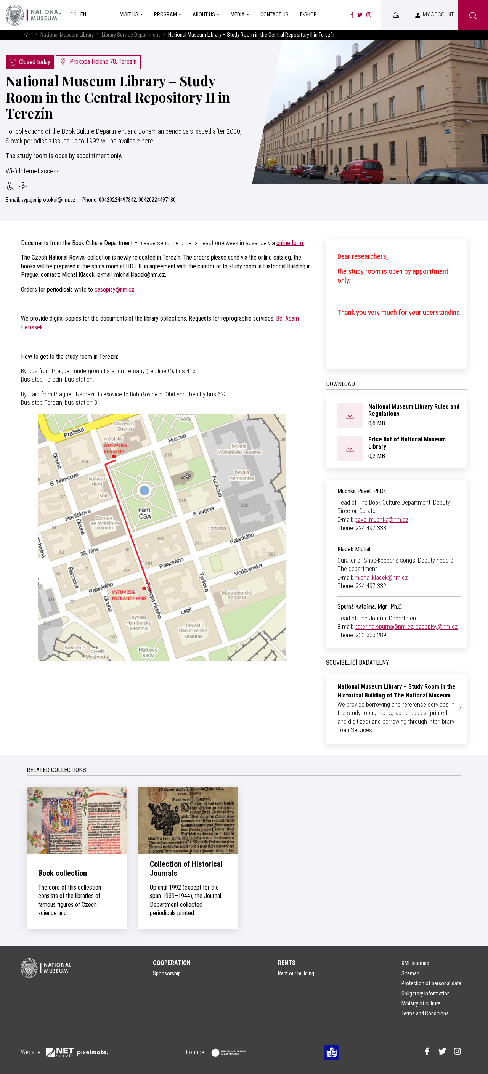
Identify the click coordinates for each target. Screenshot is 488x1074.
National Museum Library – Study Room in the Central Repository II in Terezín (118, 97)
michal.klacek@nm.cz (381, 577)
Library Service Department (131, 35)
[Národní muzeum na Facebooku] (352, 15)
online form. (290, 243)
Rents (286, 963)
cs (73, 14)
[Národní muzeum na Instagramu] (368, 15)
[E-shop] (396, 15)
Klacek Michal (353, 549)
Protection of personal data (431, 983)
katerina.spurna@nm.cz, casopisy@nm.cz (406, 626)
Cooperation (172, 963)
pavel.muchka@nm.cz (381, 519)
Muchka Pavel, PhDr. (361, 491)
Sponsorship (167, 973)
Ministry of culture (420, 1003)
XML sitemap (415, 963)
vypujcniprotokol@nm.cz (48, 200)
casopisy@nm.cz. (115, 289)
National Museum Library (67, 35)
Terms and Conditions (425, 1013)
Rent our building (296, 973)
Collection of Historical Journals (186, 868)
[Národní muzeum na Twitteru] (359, 15)
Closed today (34, 62)
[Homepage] (33, 15)
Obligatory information (425, 994)
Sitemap (410, 973)
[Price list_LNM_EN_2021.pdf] (350, 447)
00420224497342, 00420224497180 (137, 200)
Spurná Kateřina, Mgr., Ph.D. (370, 606)
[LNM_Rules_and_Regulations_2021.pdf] (350, 414)
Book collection (62, 873)
